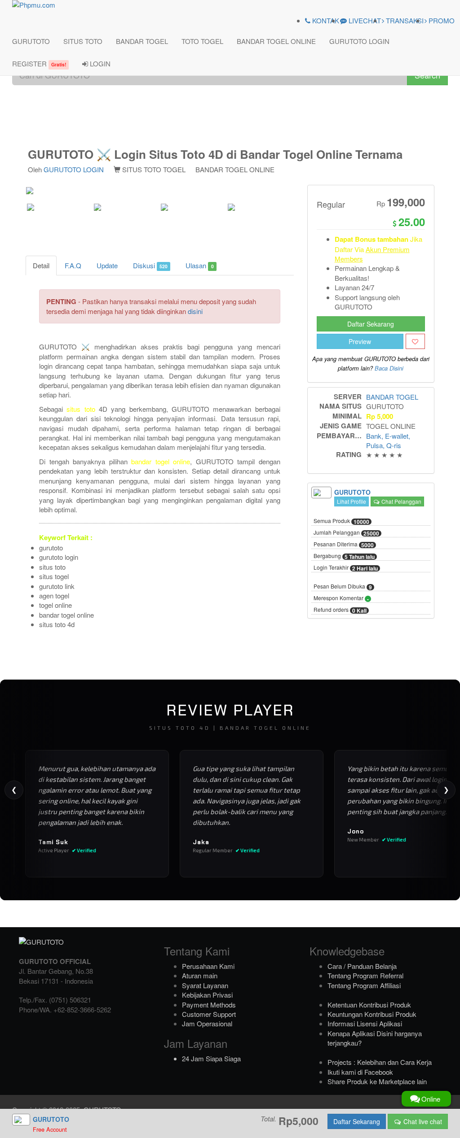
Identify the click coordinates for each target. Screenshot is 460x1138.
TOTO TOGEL (202, 41)
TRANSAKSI (404, 20)
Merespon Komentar (341, 598)
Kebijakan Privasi (207, 994)
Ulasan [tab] (199, 265)
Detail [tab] (41, 265)
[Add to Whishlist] (415, 341)
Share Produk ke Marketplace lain (377, 1081)
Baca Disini (389, 368)
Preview (360, 341)
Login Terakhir (346, 567)
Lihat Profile (351, 501)
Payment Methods (209, 1004)
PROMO (441, 20)
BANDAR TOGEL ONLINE (276, 41)
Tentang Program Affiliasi (364, 985)
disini (195, 311)
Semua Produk (341, 521)
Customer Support (209, 1014)
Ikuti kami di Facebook (360, 1072)
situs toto (80, 409)
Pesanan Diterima (344, 544)
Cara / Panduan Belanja (362, 966)
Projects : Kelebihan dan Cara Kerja (379, 1062)
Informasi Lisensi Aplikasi (364, 1023)
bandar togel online (160, 461)
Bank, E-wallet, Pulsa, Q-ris (388, 440)
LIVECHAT (364, 20)
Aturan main (199, 975)
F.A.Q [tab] (73, 265)
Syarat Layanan (205, 985)
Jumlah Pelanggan (346, 532)
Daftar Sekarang (370, 323)
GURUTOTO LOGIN (359, 41)
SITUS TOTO (82, 41)
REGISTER (39, 63)
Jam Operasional (207, 1023)
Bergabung (344, 556)
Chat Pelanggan (400, 501)
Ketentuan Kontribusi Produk (369, 1004)
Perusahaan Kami (208, 966)
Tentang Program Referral (365, 975)
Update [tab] (107, 265)
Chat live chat (422, 1121)
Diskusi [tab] (150, 265)
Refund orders (340, 610)
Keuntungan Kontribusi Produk (371, 1014)
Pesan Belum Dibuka (343, 586)
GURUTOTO (31, 41)
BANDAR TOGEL (142, 41)
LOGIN (99, 63)
